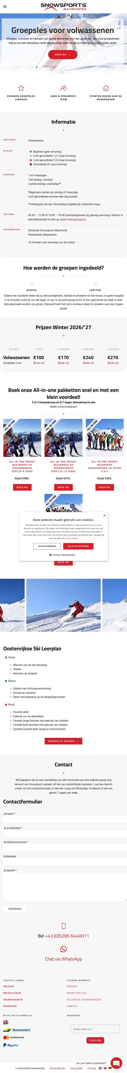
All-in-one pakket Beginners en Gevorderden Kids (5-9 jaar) (22, 466)
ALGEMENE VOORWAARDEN (84, 999)
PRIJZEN (8, 986)
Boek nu (60, 54)
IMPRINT (72, 986)
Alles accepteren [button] (78, 546)
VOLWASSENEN (13, 999)
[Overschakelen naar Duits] (110, 1068)
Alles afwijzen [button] (47, 546)
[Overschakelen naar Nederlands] (100, 1068)
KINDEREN (10, 1006)
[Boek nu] (38, 363)
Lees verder (72, 538)
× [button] (104, 515)
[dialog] (63, 536)
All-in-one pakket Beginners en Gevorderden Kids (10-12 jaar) (63, 466)
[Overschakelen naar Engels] (105, 1068)
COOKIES (91, 1068)
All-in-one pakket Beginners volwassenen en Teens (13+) (104, 466)
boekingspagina (75, 219)
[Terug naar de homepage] (63, 7)
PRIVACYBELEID (77, 993)
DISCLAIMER (76, 1068)
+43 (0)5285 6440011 (67, 936)
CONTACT (72, 1006)
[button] (5, 6)
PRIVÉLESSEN (12, 993)
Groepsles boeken (61, 741)
